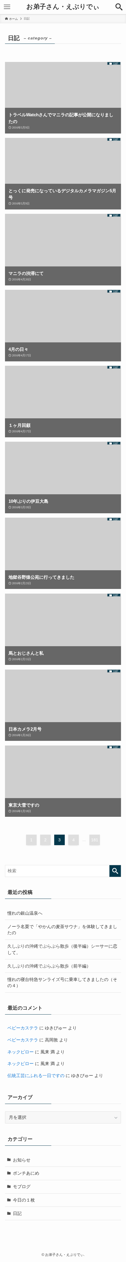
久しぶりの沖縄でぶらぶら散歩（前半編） (49, 965)
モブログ (21, 1186)
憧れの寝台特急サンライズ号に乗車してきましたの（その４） (62, 982)
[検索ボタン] (119, 7)
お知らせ (21, 1159)
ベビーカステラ (22, 1027)
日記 (17, 1213)
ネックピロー (20, 1051)
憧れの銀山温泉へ (24, 913)
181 (94, 840)
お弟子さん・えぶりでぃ (63, 7)
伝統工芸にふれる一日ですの (35, 1075)
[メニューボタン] (7, 7)
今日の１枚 (24, 1199)
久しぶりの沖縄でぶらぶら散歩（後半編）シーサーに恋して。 (62, 949)
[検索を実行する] (115, 871)
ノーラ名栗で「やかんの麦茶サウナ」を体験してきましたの (62, 929)
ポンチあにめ (26, 1173)
